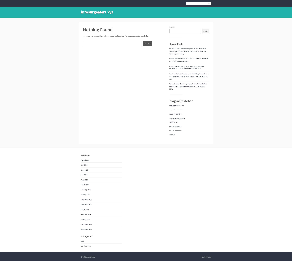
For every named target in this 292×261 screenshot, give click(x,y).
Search (172, 27)
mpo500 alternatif (175, 126)
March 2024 (85, 210)
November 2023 (86, 229)
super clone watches (176, 110)
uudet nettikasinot (175, 114)
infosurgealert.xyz (97, 12)
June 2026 (84, 170)
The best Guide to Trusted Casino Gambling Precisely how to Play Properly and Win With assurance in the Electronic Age (189, 76)
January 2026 (85, 195)
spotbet (172, 135)
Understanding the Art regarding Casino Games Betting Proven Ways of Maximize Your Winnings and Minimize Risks (188, 86)
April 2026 (84, 180)
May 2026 (84, 175)
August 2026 (85, 160)
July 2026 (84, 165)
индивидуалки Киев (176, 106)
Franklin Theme (206, 257)
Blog (82, 241)
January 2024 (85, 219)
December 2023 (86, 224)
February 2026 (86, 190)
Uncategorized (86, 246)
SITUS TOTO (173, 122)
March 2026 (85, 185)
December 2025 (86, 200)
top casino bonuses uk (177, 118)
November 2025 (86, 205)
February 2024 (86, 214)
